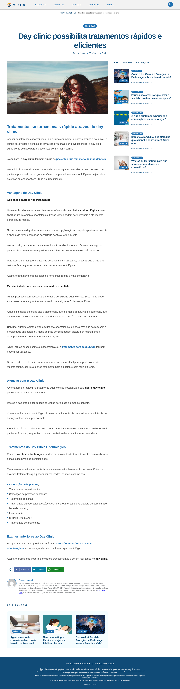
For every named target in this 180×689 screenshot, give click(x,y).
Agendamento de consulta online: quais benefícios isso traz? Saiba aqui (23, 640)
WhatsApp (58, 570)
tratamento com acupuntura (78, 347)
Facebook (25, 570)
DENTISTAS (59, 5)
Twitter (41, 570)
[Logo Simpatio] (16, 4)
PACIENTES (40, 5)
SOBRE (110, 5)
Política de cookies (104, 663)
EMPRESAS (94, 5)
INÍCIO (62, 13)
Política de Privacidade (78, 663)
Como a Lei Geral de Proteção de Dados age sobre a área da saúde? (89, 640)
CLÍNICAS (76, 5)
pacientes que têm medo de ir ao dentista (81, 159)
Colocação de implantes (23, 484)
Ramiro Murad (79, 53)
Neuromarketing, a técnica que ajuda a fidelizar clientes (54, 640)
